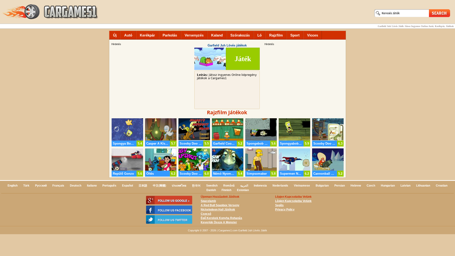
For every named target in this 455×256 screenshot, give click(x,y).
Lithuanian (423, 185)
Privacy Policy (285, 209)
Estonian (243, 190)
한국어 (196, 185)
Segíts (279, 205)
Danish (211, 190)
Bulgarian (322, 185)
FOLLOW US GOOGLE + (174, 200)
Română (229, 185)
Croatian (441, 185)
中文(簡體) (159, 185)
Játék (243, 59)
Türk (26, 185)
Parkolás (170, 35)
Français (58, 185)
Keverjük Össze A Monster (219, 222)
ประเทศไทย (179, 185)
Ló (259, 35)
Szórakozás (240, 35)
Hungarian (388, 185)
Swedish (212, 185)
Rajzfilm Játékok (227, 112)
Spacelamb (208, 201)
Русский (41, 185)
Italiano (92, 185)
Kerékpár (147, 35)
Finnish (226, 190)
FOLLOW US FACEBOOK (174, 210)
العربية (244, 185)
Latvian (405, 185)
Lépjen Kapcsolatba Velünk (293, 201)
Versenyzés (194, 35)
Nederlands (280, 185)
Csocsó (206, 213)
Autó (128, 35)
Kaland (217, 35)
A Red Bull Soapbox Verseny (220, 205)
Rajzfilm (276, 35)
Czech (371, 185)
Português (109, 185)
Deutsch (75, 185)
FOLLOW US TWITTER (172, 220)
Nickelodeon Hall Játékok (218, 209)
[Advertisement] (304, 79)
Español (127, 185)
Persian (339, 185)
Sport (295, 35)
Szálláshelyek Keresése (439, 13)
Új (115, 35)
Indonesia (260, 185)
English (13, 185)
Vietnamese (302, 185)
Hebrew (355, 185)
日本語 (143, 185)
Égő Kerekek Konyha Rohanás (221, 218)
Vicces (312, 35)
